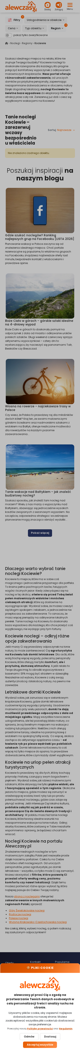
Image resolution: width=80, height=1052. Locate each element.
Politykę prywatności (40, 1028)
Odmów (29, 1036)
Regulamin (65, 1028)
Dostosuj (50, 1036)
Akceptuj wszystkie (40, 1044)
